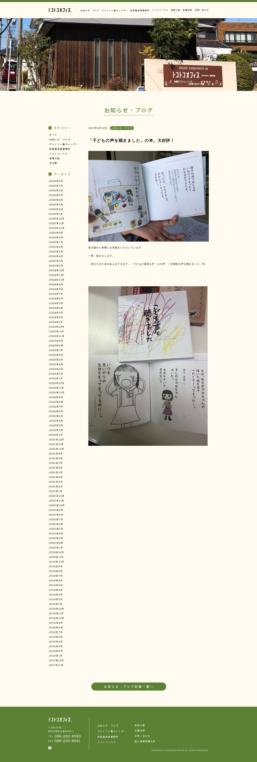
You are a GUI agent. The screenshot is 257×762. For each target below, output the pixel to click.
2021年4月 (56, 477)
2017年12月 (56, 660)
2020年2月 (56, 542)
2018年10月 (56, 618)
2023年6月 (56, 354)
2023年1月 (56, 378)
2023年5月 (56, 359)
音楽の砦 (175, 10)
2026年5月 (56, 195)
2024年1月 (56, 322)
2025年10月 (57, 228)
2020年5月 (56, 528)
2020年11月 (56, 500)
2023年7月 (56, 350)
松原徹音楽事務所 (59, 149)
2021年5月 (56, 472)
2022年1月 (56, 434)
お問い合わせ (201, 10)
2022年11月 (56, 387)
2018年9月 (56, 622)
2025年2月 (56, 265)
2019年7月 (56, 575)
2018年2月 (56, 651)
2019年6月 (56, 580)
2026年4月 (56, 199)
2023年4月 (56, 364)
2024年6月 (56, 298)
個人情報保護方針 (145, 741)
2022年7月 (56, 406)
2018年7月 (56, 632)
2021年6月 (56, 467)
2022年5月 (56, 416)
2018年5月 (56, 636)
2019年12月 (56, 552)
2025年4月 (56, 256)
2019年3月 (56, 594)
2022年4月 (56, 420)
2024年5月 (56, 303)
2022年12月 (57, 383)
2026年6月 (56, 190)
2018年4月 (56, 641)
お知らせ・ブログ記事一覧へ (129, 686)
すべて (53, 134)
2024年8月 (56, 289)
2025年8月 (56, 237)
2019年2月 (56, 599)
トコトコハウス (160, 10)
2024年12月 (57, 270)
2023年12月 (57, 326)
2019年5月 (56, 585)
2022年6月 (56, 411)
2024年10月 (57, 279)
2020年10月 (57, 505)
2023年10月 (57, 336)
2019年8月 (56, 571)
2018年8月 (56, 627)
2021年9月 (56, 453)
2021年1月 (56, 491)
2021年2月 (56, 486)
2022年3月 (56, 425)
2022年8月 (56, 401)
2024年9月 (56, 284)
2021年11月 (56, 444)
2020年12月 (57, 495)
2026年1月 (56, 214)
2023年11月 (56, 331)
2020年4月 (56, 533)
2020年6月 (56, 524)
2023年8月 (56, 345)
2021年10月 (56, 448)
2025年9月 (56, 232)
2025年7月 (56, 242)
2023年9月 (56, 340)
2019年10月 (56, 561)
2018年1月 (56, 655)
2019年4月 (56, 589)
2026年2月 (56, 209)
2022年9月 (56, 397)
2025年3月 (56, 261)
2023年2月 (56, 373)
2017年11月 (56, 665)
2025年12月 (57, 218)
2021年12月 (56, 439)
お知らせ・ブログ (59, 139)
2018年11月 (56, 613)
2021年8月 (56, 458)
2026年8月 (56, 181)
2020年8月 (56, 514)
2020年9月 (56, 510)
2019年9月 (56, 566)
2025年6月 (56, 246)
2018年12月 (56, 608)
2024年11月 (56, 275)
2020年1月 (56, 547)
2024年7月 (56, 293)
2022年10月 (57, 392)
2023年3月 (56, 369)
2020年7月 (56, 519)
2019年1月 (56, 604)
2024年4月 (56, 307)
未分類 (53, 163)
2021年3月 (56, 481)
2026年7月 (56, 185)
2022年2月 (56, 430)
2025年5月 (56, 251)
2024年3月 (56, 312)
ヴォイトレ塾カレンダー (63, 144)
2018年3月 (56, 646)
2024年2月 (56, 317)
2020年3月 (56, 538)
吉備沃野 (187, 10)
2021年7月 (56, 463)
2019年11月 (56, 557)
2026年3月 (56, 204)
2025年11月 (56, 223)
